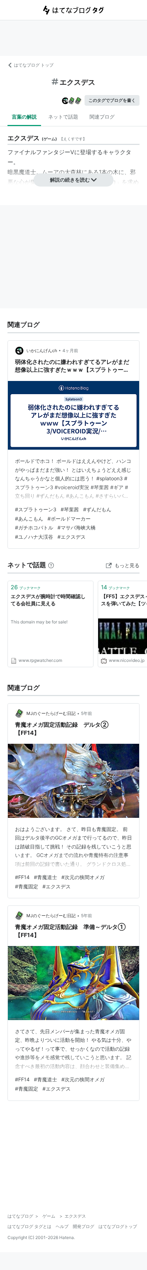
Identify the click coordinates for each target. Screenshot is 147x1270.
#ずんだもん (97, 509)
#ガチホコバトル (34, 527)
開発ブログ (83, 1226)
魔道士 (27, 172)
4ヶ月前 (70, 350)
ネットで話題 (63, 117)
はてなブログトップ (117, 1226)
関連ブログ (102, 117)
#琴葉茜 (70, 509)
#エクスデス (71, 537)
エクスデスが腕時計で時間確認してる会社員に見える (48, 599)
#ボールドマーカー (69, 519)
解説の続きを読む (70, 180)
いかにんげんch (41, 350)
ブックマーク (26, 587)
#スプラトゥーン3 (35, 509)
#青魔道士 (45, 877)
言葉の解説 (24, 117)
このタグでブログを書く (112, 100)
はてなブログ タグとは (29, 1226)
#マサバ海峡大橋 (76, 527)
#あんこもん (29, 519)
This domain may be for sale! (39, 621)
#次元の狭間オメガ (83, 877)
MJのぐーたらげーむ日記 (51, 713)
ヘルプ (62, 1226)
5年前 (86, 713)
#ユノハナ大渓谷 (34, 537)
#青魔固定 (26, 886)
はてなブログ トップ (34, 65)
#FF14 (22, 877)
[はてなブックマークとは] (51, 565)
